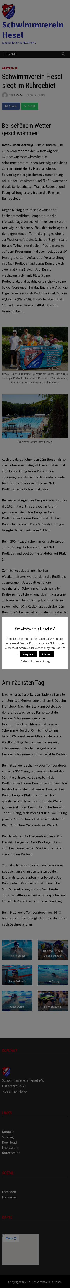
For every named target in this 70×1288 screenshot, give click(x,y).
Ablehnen (46, 654)
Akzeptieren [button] (28, 654)
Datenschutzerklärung (35, 661)
